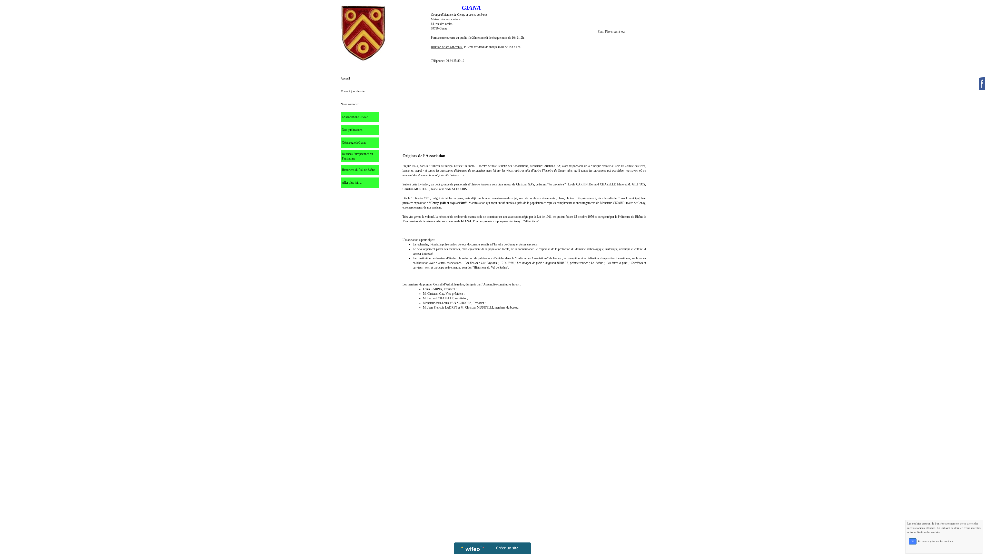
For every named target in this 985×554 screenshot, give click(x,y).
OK (913, 541)
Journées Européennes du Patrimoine (357, 156)
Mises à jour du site (353, 91)
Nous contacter (350, 104)
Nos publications (352, 130)
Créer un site (507, 547)
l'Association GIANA (355, 117)
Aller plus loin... (352, 182)
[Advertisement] (360, 295)
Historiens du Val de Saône (358, 170)
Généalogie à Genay (354, 142)
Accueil (345, 78)
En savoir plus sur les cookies (935, 541)
